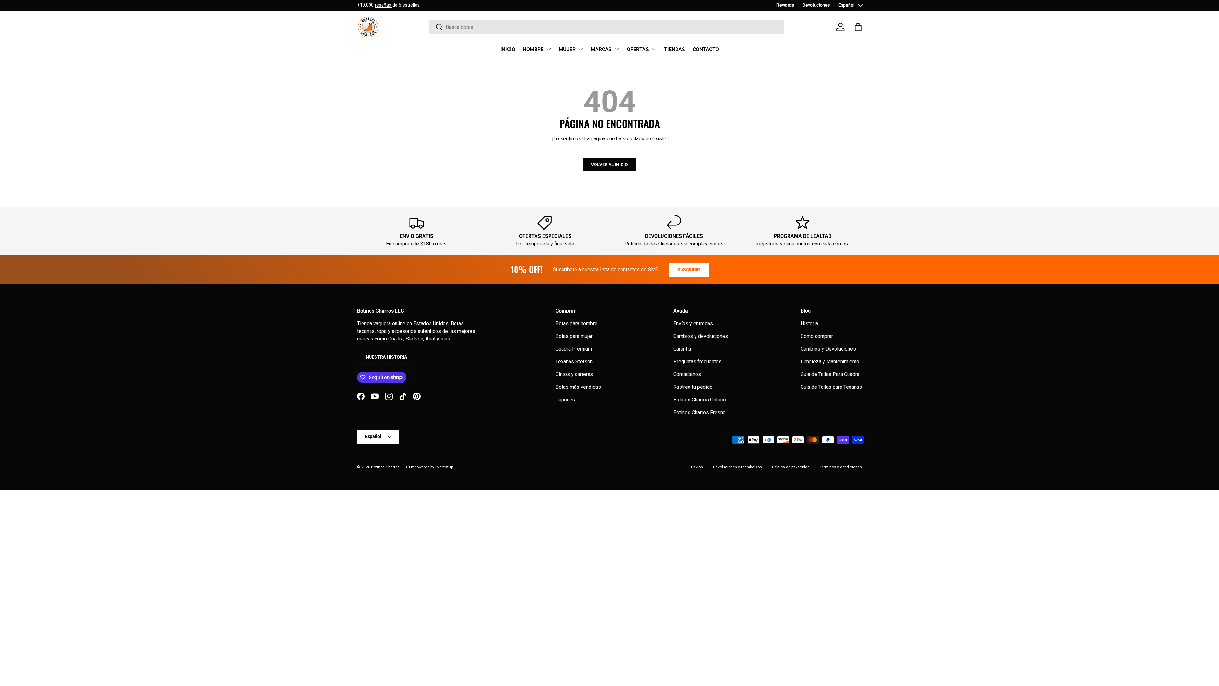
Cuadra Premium (574, 349)
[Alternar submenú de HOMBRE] (548, 49)
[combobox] (606, 27)
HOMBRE (533, 49)
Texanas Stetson (574, 362)
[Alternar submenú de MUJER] (580, 49)
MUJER (567, 49)
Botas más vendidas (578, 387)
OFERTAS (638, 49)
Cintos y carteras (574, 374)
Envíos (697, 467)
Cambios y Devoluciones (828, 349)
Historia (809, 323)
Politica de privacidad (790, 467)
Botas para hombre (576, 323)
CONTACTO (706, 49)
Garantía (682, 349)
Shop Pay (407, 5)
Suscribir (688, 269)
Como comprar (817, 336)
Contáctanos (687, 374)
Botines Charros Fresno (699, 412)
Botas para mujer (574, 336)
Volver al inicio (609, 164)
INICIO (507, 49)
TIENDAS (674, 49)
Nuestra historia (386, 357)
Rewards (785, 5)
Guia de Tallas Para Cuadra (830, 374)
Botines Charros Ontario (699, 400)
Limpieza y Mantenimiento (830, 362)
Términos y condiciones (841, 467)
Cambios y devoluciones (700, 336)
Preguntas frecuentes (697, 362)
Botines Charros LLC (389, 467)
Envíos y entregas (693, 323)
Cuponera (566, 400)
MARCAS (601, 49)
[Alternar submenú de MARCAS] (617, 49)
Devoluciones (816, 5)
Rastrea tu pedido (693, 387)
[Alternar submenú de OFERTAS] (654, 49)
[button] (858, 27)
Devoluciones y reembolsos (737, 467)
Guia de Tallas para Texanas (831, 387)
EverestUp (444, 467)
